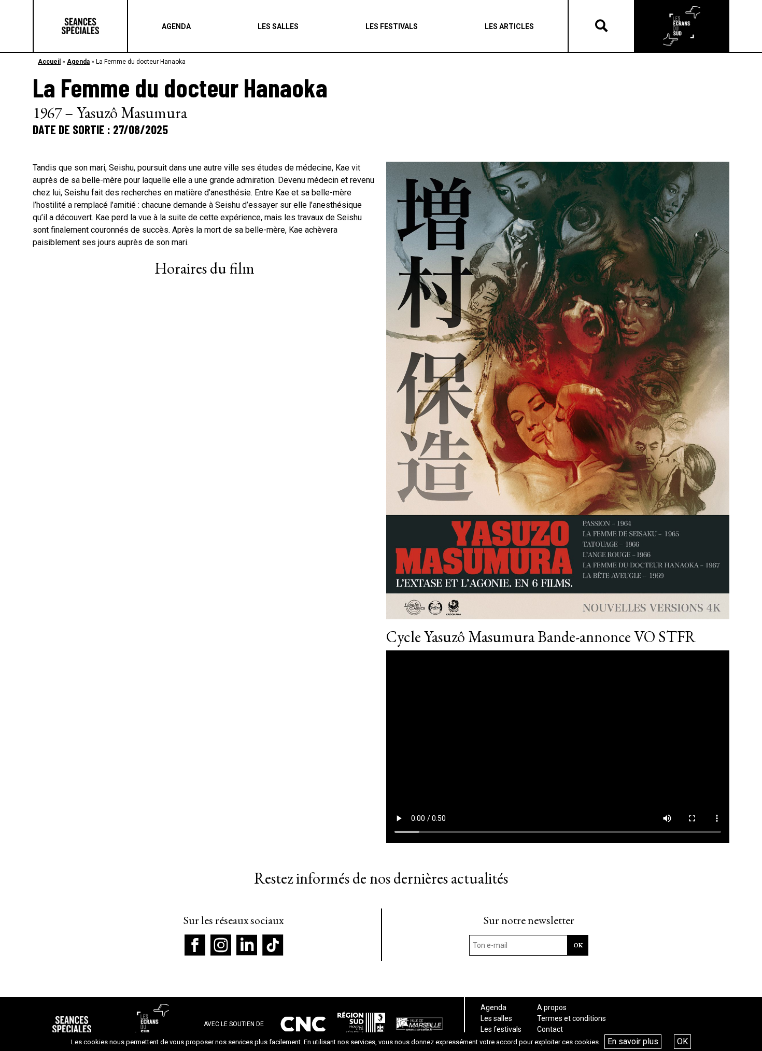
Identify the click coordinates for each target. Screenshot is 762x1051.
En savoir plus (633, 1041)
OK (682, 1041)
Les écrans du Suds (681, 26)
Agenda (78, 61)
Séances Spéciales (80, 26)
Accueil (49, 61)
